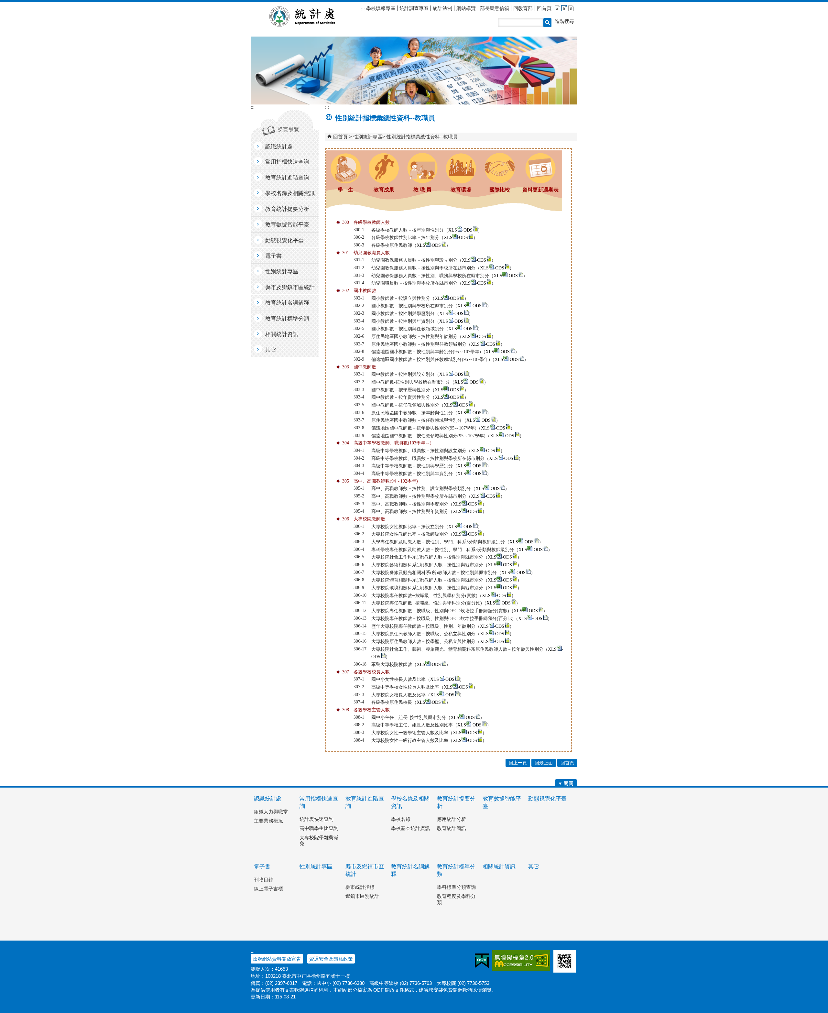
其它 (533, 867)
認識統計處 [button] (279, 147)
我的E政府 (482, 960)
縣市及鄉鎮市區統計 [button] (290, 287)
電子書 (262, 867)
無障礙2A (521, 960)
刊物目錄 (263, 879)
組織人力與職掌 (271, 811)
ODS (468, 230)
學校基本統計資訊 (410, 828)
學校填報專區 (380, 8)
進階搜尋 (564, 21)
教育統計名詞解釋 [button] (287, 303)
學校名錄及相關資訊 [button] (290, 193)
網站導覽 (466, 8)
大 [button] (571, 8)
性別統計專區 (367, 136)
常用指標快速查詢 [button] (287, 162)
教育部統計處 (310, 16)
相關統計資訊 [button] (281, 334)
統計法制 (442, 8)
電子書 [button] (273, 256)
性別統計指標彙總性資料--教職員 (422, 136)
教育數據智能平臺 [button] (287, 225)
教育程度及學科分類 (456, 899)
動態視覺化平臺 (547, 799)
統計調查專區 (414, 8)
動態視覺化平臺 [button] (284, 240)
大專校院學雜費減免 (319, 840)
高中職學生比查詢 (319, 828)
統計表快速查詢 (316, 819)
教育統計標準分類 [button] (287, 319)
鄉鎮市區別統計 (362, 896)
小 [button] (557, 8)
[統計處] (414, 70)
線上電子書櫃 (268, 888)
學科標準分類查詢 (456, 887)
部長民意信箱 (494, 8)
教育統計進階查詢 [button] (287, 178)
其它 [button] (270, 350)
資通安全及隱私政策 (331, 959)
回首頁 (544, 8)
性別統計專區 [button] (281, 271)
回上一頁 (518, 762)
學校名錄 (400, 819)
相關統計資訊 (499, 867)
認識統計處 (267, 799)
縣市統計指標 (360, 887)
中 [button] (564, 8)
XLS (452, 230)
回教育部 (523, 8)
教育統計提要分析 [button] (287, 209)
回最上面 (544, 762)
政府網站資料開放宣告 (277, 959)
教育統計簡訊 (451, 828)
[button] (547, 22)
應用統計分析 (451, 819)
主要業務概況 (268, 820)
